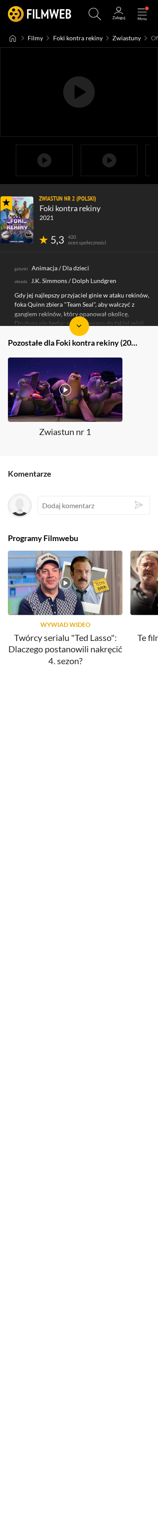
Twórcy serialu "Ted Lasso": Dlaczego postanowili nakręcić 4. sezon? (65, 649)
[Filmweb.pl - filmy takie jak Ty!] (39, 14)
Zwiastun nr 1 (65, 431)
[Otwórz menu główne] (142, 14)
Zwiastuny (126, 38)
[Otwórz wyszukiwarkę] (95, 14)
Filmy (35, 38)
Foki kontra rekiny (78, 38)
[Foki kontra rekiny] (16, 220)
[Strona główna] (13, 38)
